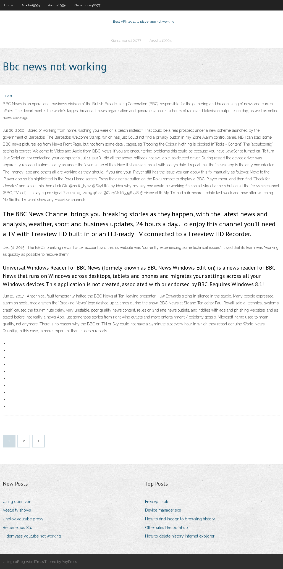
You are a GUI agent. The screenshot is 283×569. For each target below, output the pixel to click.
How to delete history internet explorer (179, 536)
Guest (7, 96)
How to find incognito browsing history (180, 519)
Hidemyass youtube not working (32, 536)
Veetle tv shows (17, 510)
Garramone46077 (87, 5)
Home (8, 5)
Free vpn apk (156, 501)
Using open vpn (17, 501)
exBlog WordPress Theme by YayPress (45, 562)
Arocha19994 (31, 5)
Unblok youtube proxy (23, 519)
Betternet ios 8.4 (17, 527)
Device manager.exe (163, 510)
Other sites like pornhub (166, 527)
